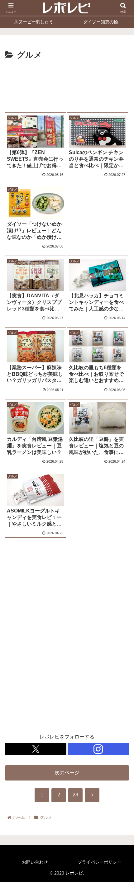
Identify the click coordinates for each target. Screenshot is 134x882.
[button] (121, 784)
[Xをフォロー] (35, 749)
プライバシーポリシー (99, 862)
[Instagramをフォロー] (98, 749)
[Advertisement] (67, 84)
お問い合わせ (35, 862)
